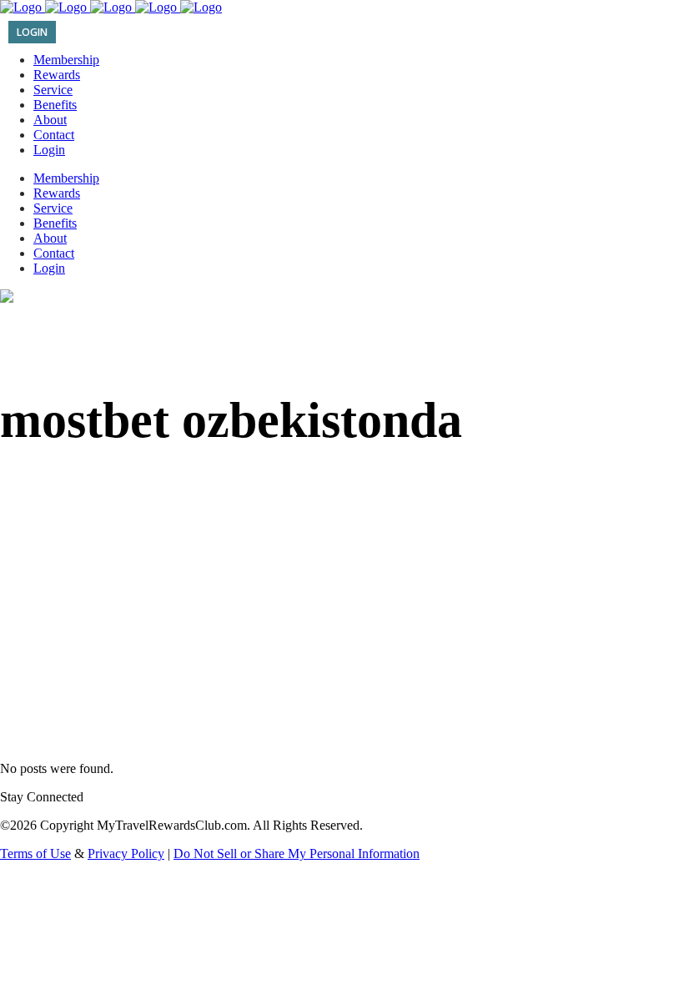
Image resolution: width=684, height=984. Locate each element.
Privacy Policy (126, 853)
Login (32, 32)
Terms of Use (35, 853)
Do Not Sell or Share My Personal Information (297, 853)
